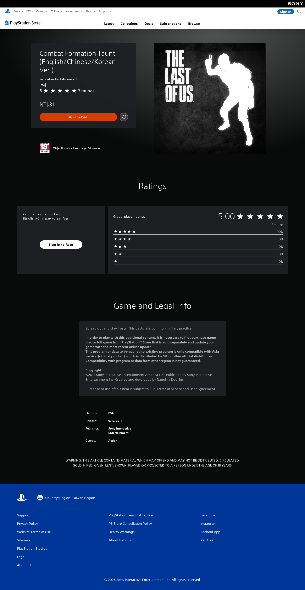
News (89, 11)
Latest (109, 23)
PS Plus (55, 11)
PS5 (28, 11)
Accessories (72, 11)
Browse (194, 23)
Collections (129, 23)
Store (17, 11)
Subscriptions (170, 23)
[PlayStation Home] (7, 11)
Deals (149, 23)
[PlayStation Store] (23, 22)
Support (104, 11)
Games (40, 11)
